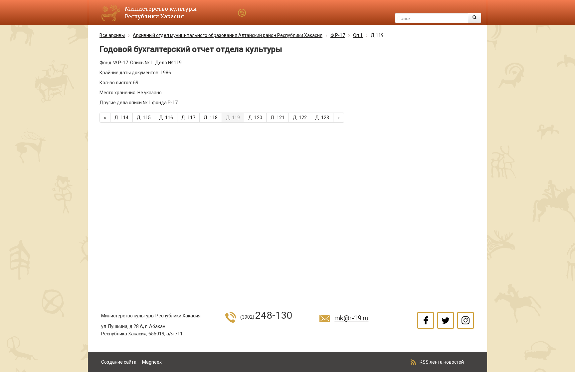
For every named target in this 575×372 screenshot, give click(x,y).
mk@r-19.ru (351, 318)
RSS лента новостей (442, 362)
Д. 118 (211, 117)
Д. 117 (188, 117)
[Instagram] (465, 320)
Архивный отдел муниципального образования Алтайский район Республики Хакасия (227, 35)
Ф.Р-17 (337, 35)
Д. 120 (255, 117)
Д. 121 (278, 117)
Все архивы (112, 35)
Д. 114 (121, 117)
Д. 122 (300, 117)
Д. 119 (233, 117)
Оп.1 (358, 35)
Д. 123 (322, 117)
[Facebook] (425, 320)
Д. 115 (144, 117)
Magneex (152, 362)
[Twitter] (445, 320)
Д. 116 (166, 117)
